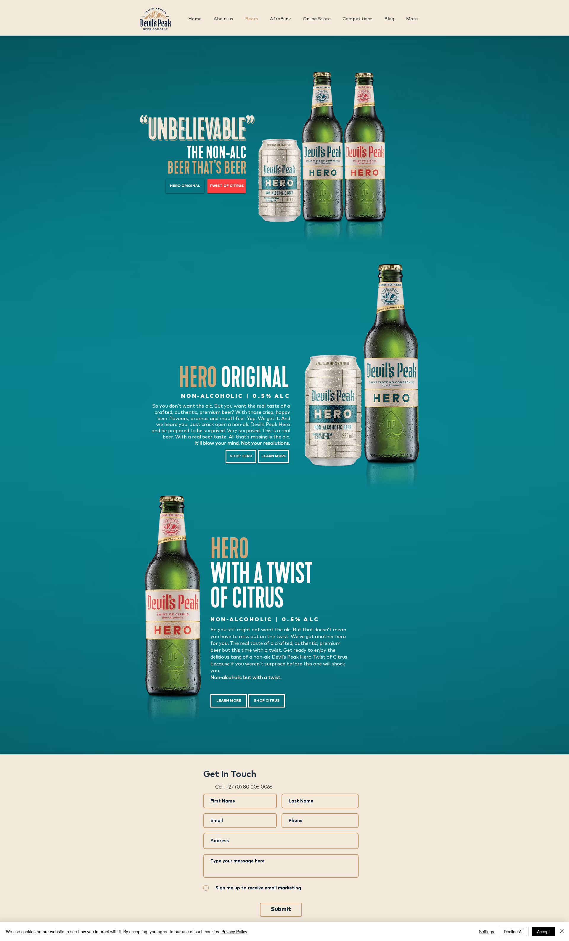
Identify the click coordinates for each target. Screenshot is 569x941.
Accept (543, 931)
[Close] (561, 931)
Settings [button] (486, 931)
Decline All (513, 931)
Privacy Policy (234, 931)
